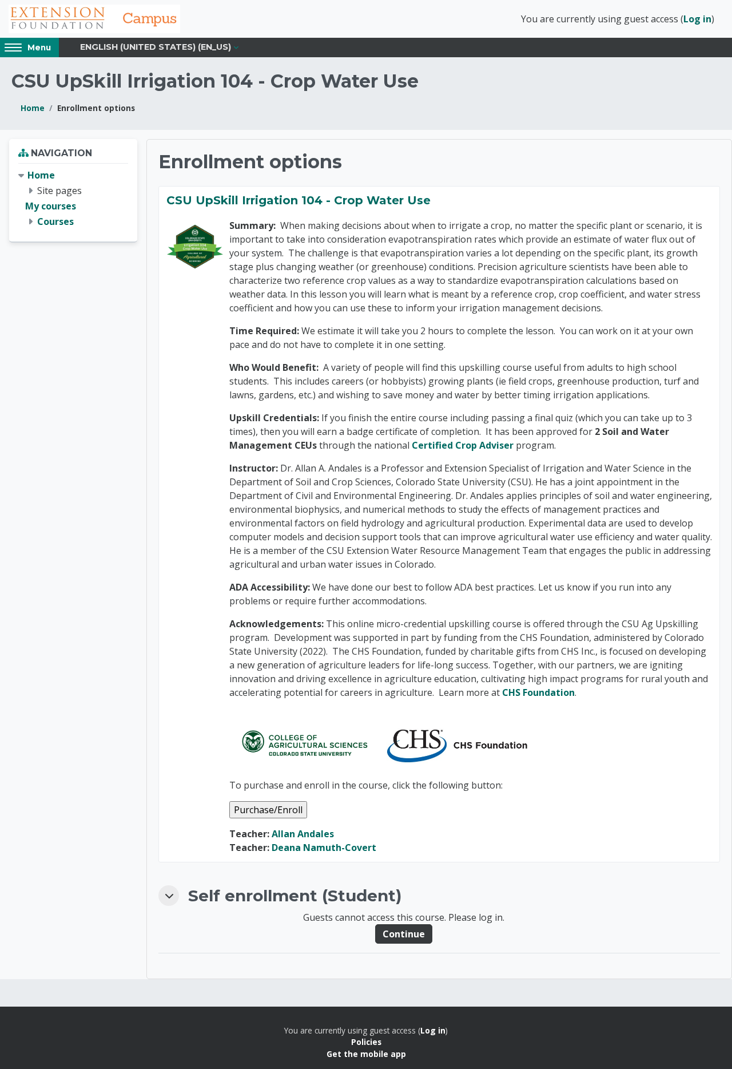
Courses (55, 221)
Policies (366, 1041)
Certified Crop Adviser (463, 445)
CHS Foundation (538, 692)
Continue (404, 934)
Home (33, 107)
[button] (168, 895)
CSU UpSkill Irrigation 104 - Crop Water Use (298, 200)
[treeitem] (73, 199)
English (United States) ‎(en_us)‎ (155, 47)
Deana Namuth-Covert (324, 847)
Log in (697, 19)
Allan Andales (303, 834)
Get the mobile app (366, 1053)
